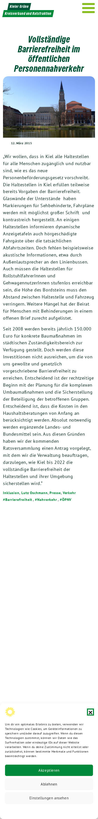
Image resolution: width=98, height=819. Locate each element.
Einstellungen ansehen (49, 798)
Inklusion (11, 493)
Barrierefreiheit (18, 499)
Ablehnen (49, 784)
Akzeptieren (49, 770)
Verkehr (69, 493)
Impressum (82, 810)
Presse (55, 493)
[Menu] (88, 8)
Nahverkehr (47, 499)
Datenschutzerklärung (23, 810)
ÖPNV (67, 499)
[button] (90, 712)
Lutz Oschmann (34, 493)
